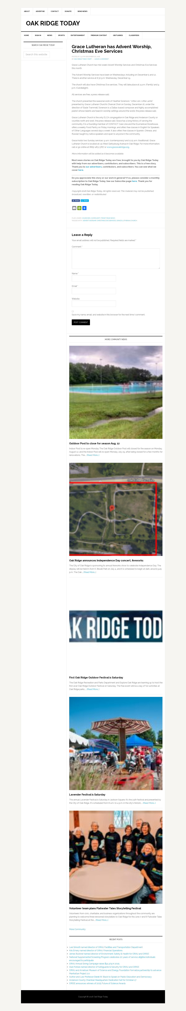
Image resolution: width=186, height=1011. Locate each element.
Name (75, 273)
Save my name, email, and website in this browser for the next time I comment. (108, 314)
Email (75, 286)
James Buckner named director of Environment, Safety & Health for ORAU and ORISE (109, 954)
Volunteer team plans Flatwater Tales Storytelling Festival (105, 908)
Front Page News (108, 218)
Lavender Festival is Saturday (87, 794)
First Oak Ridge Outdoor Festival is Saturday (96, 677)
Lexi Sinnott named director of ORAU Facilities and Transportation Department (106, 947)
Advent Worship (89, 220)
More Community (77, 929)
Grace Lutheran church (127, 220)
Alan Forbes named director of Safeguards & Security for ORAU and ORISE (104, 967)
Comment (77, 246)
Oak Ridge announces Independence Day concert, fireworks (106, 560)
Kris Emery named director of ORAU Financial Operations (95, 950)
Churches (86, 218)
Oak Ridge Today (53, 23)
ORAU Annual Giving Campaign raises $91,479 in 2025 (94, 963)
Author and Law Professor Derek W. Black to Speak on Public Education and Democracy (110, 977)
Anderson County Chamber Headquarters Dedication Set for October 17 (102, 980)
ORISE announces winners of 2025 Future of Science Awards (97, 983)
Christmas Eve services (106, 220)
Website (75, 299)
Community (95, 218)
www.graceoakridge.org (118, 147)
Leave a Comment (102, 59)
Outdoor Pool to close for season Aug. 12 (94, 443)
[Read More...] (93, 455)
